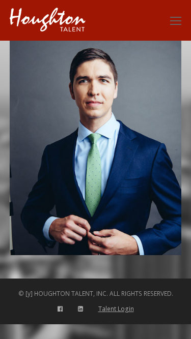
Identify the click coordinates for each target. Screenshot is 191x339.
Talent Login (116, 308)
